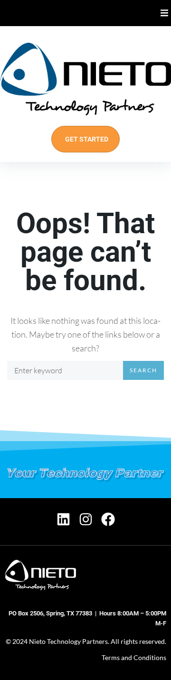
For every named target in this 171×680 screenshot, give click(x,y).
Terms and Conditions (134, 657)
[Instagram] (86, 519)
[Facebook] (108, 519)
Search (143, 370)
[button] (165, 13)
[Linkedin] (63, 519)
